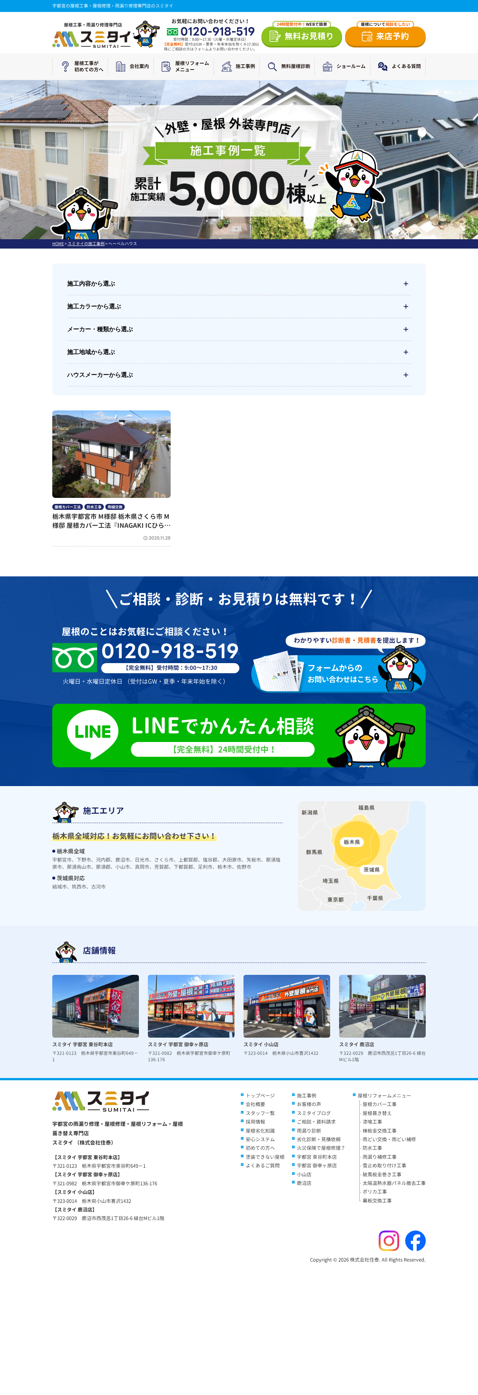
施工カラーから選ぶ (94, 306)
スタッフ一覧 (260, 1113)
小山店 (304, 1174)
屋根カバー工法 (68, 506)
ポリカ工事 (375, 1191)
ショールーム (351, 66)
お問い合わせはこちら (342, 673)
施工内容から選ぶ (91, 283)
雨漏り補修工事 (380, 1157)
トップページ (260, 1095)
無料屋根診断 (295, 66)
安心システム (260, 1139)
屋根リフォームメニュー (192, 66)
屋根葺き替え (377, 1113)
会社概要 (255, 1104)
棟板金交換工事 (380, 1130)
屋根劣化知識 (260, 1130)
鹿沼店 (304, 1183)
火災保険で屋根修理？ (321, 1148)
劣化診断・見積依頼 (319, 1139)
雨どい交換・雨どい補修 (389, 1139)
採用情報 (255, 1121)
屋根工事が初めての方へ (88, 66)
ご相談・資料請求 (316, 1121)
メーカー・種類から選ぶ (100, 329)
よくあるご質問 (263, 1165)
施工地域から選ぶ (91, 352)
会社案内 (139, 66)
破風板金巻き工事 (382, 1174)
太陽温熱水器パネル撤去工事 (394, 1183)
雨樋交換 (115, 506)
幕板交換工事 (377, 1200)
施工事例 (245, 66)
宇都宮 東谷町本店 (317, 1157)
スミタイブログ (314, 1113)
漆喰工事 (372, 1121)
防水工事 (94, 506)
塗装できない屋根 (265, 1157)
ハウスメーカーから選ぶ (100, 375)
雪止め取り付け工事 (384, 1165)
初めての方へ (260, 1148)
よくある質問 (406, 66)
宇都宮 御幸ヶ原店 (317, 1165)
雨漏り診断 (309, 1130)
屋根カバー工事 (380, 1104)
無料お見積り (305, 34)
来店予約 (385, 34)
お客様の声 (309, 1104)
